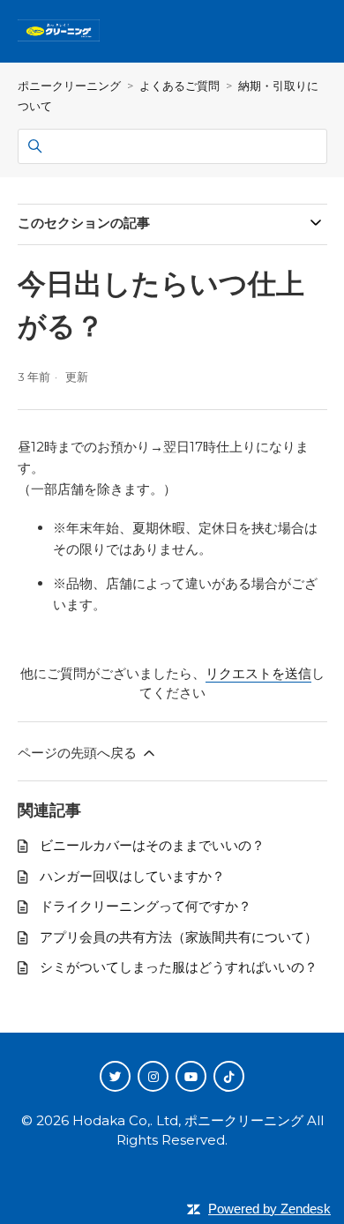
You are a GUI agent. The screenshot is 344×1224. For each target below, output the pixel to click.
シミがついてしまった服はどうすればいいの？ (179, 967)
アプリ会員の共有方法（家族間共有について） (179, 937)
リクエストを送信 (258, 673)
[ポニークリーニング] (67, 31)
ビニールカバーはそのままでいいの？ (152, 845)
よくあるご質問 (179, 85)
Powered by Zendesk (269, 1208)
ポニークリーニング (69, 85)
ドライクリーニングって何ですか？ (145, 906)
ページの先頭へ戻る (79, 752)
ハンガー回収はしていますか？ (132, 876)
